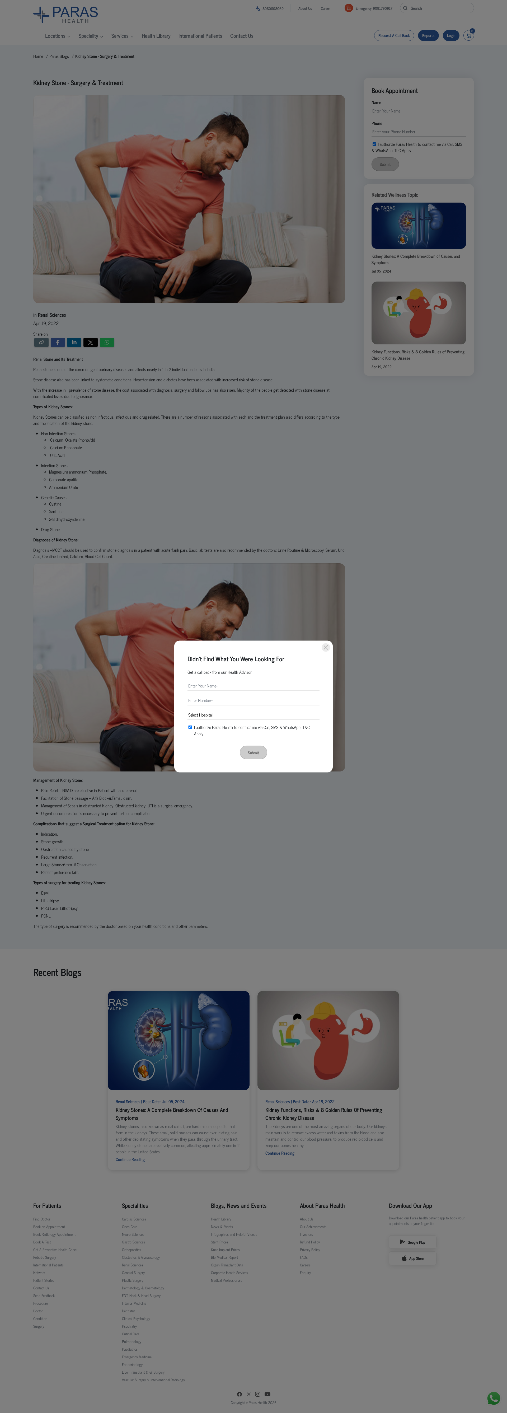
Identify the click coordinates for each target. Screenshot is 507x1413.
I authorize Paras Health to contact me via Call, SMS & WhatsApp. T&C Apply (252, 730)
